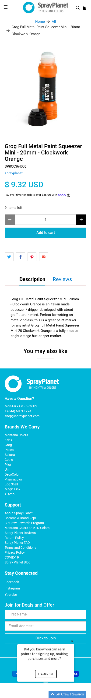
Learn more (45, 674)
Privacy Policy (15, 552)
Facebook (12, 582)
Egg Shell (11, 484)
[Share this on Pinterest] (32, 256)
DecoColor (12, 474)
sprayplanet (14, 173)
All (54, 21)
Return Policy (14, 538)
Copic (9, 460)
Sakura (10, 455)
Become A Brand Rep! (20, 518)
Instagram (12, 588)
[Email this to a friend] (43, 256)
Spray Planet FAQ (17, 542)
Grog (8, 445)
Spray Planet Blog (17, 562)
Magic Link (12, 489)
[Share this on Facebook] (20, 256)
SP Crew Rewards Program (24, 523)
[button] (51, 694)
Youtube (11, 595)
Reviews (62, 279)
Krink (8, 440)
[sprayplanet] (45, 7)
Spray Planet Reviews (20, 533)
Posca (9, 450)
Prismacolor (13, 479)
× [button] (72, 641)
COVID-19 (12, 557)
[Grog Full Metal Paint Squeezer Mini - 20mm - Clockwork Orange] (46, 88)
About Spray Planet (19, 513)
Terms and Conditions (20, 547)
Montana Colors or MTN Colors (27, 528)
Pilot (8, 464)
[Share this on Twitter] (9, 256)
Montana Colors (16, 435)
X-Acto (9, 494)
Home (40, 21)
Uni (7, 469)
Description (32, 279)
